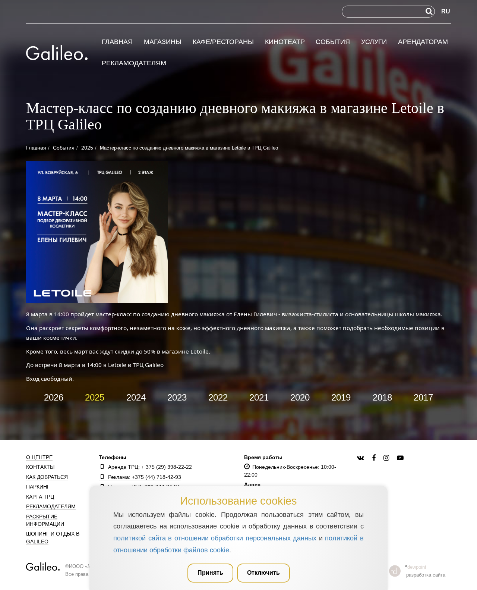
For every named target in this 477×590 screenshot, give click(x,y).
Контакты (40, 467)
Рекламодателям (134, 63)
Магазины (162, 42)
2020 (300, 397)
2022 (218, 397)
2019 (341, 397)
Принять (210, 572)
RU (445, 11)
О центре (39, 457)
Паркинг (38, 487)
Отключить (263, 572)
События (333, 42)
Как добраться (47, 477)
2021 (259, 397)
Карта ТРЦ (40, 497)
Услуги (374, 42)
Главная (117, 42)
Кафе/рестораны (223, 42)
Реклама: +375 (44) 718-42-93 (144, 477)
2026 (53, 397)
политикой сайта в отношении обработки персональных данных (214, 538)
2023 (177, 397)
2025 (94, 397)
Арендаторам (423, 42)
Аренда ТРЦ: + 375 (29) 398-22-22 (150, 467)
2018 (382, 397)
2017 (423, 397)
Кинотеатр (285, 42)
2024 (136, 397)
